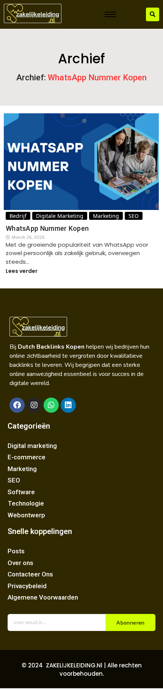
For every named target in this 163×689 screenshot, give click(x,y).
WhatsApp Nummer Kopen (47, 228)
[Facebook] (17, 405)
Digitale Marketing (59, 215)
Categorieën (29, 426)
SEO (134, 215)
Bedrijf (18, 215)
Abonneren (130, 622)
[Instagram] (34, 405)
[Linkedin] (68, 405)
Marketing (106, 215)
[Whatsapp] (51, 405)
